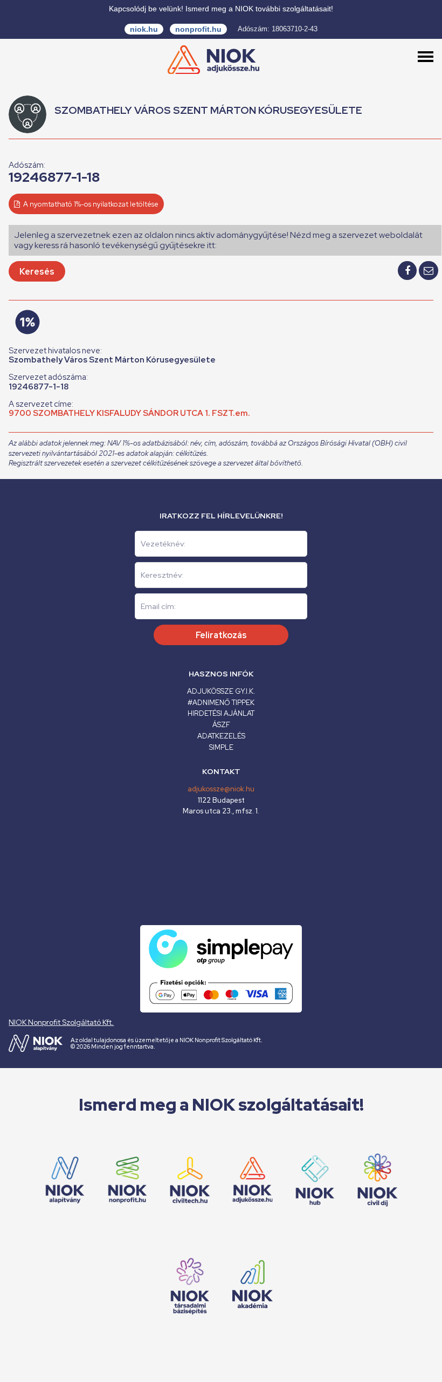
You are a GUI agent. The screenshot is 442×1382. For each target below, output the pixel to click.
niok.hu (144, 29)
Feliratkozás (221, 635)
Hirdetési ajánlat (221, 713)
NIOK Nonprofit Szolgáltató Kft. (61, 1022)
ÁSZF (221, 724)
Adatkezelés (221, 736)
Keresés (36, 271)
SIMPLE (221, 747)
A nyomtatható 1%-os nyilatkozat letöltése (90, 204)
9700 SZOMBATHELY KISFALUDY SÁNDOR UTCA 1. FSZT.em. (129, 413)
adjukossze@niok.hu (221, 788)
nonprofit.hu (198, 29)
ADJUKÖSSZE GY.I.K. (221, 691)
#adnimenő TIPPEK (221, 702)
